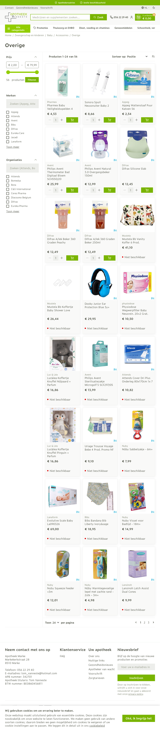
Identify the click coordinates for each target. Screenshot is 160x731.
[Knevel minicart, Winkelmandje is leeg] (138, 17)
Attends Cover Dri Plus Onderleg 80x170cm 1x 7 (137, 379)
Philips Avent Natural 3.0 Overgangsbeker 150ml (98, 172)
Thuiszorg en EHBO (63, 27)
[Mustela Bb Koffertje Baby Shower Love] (62, 282)
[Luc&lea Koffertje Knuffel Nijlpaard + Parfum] (62, 354)
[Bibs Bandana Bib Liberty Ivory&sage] (100, 496)
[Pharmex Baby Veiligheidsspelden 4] (62, 81)
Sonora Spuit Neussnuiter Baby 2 (97, 103)
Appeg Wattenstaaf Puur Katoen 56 (137, 107)
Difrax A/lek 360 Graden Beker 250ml (100, 240)
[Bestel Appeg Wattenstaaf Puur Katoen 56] (147, 120)
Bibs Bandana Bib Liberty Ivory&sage (96, 522)
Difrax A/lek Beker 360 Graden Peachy (61, 240)
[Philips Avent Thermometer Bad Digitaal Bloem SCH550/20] (62, 144)
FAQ (62, 656)
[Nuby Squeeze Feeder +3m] (62, 564)
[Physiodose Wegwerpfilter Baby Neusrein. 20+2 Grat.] (137, 282)
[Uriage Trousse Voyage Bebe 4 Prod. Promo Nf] (100, 425)
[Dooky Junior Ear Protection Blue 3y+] (100, 282)
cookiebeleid (97, 725)
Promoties (42, 27)
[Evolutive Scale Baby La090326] (62, 496)
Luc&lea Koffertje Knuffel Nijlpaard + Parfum (59, 381)
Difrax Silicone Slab (134, 168)
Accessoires (62, 35)
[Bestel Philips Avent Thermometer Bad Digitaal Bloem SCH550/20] (72, 190)
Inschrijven (136, 678)
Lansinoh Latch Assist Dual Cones (135, 589)
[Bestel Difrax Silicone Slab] (147, 190)
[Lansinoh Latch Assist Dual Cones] (137, 564)
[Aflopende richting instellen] (153, 56)
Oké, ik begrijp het (139, 718)
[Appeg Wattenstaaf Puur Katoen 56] (137, 81)
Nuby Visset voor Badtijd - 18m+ (133, 522)
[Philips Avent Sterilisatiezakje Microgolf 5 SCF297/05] (100, 354)
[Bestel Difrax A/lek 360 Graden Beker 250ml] (110, 258)
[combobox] (60, 17)
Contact (9, 7)
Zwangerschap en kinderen (29, 35)
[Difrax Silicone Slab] (137, 144)
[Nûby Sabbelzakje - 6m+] (137, 425)
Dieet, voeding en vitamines (94, 27)
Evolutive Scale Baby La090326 (60, 522)
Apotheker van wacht (101, 669)
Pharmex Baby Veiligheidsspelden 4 (60, 107)
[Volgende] (153, 622)
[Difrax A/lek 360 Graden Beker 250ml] (100, 214)
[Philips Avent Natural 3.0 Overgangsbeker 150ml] (100, 144)
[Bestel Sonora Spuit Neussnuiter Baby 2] (110, 120)
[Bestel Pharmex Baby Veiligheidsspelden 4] (72, 120)
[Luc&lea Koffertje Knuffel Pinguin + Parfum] (62, 425)
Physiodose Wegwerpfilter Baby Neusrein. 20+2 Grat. (135, 310)
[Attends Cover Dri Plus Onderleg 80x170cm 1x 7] (137, 354)
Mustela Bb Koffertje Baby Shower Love (60, 308)
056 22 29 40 (25, 670)
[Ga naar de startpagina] (16, 17)
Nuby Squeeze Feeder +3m (60, 589)
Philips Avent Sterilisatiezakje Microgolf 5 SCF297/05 (99, 381)
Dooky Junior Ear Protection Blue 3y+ (97, 305)
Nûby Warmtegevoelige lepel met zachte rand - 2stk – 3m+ (99, 591)
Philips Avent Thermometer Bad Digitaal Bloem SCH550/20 (58, 174)
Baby (49, 35)
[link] (136, 622)
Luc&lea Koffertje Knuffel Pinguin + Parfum (58, 452)
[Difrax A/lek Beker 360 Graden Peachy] (62, 214)
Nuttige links (96, 660)
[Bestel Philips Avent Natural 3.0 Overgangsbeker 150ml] (110, 190)
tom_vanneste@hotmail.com (39, 673)
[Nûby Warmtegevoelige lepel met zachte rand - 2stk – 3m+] (100, 564)
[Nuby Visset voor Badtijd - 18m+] (137, 496)
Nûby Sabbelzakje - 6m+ (137, 449)
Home (8, 35)
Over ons (94, 656)
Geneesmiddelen (123, 27)
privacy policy (135, 694)
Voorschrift (46, 7)
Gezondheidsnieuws (27, 7)
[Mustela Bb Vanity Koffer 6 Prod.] (137, 214)
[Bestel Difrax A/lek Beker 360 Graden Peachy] (72, 258)
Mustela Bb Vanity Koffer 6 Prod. (133, 240)
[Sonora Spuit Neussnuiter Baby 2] (100, 81)
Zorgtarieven (96, 678)
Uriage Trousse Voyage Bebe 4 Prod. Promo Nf (99, 447)
